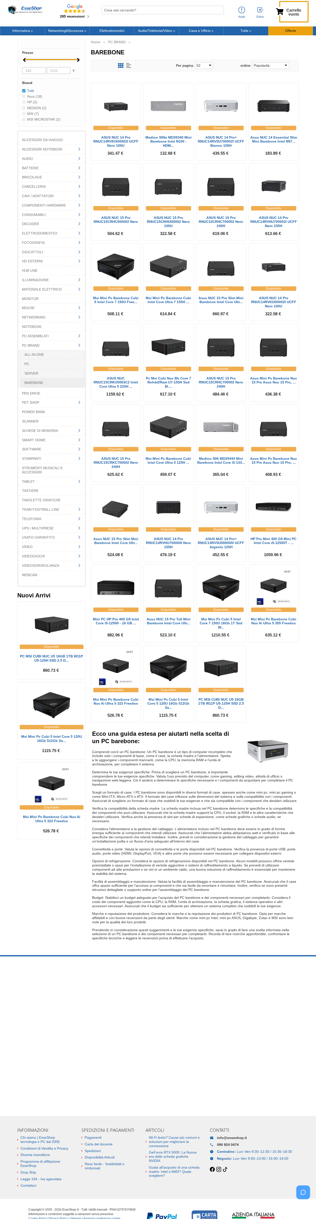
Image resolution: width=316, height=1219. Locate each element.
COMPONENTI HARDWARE (44, 205)
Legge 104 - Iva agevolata (40, 1179)
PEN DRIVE (31, 393)
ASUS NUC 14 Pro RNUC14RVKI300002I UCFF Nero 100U (115, 141)
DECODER (30, 224)
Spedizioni (93, 1151)
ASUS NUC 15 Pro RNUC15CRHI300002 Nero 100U (168, 222)
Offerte (290, 31)
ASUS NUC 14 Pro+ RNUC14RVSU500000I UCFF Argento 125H (221, 543)
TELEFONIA (31, 519)
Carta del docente (99, 1144)
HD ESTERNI (32, 261)
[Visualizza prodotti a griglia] (121, 65)
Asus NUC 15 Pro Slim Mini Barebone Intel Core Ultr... (220, 300)
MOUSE (28, 308)
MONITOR (30, 299)
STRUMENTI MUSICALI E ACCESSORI (42, 470)
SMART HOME (33, 440)
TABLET (28, 481)
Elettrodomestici (111, 31)
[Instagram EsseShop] (218, 1169)
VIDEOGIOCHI (33, 556)
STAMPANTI (31, 459)
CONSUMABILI (34, 215)
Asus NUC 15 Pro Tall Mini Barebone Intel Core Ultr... (168, 621)
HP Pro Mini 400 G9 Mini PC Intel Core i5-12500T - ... (273, 541)
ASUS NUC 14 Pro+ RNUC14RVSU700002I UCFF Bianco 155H (221, 141)
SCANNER (30, 421)
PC (26, 364)
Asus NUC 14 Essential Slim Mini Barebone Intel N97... (273, 139)
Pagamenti (93, 1137)
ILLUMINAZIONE (35, 280)
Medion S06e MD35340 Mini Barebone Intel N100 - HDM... (168, 141)
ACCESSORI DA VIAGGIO (42, 140)
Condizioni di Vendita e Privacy (44, 1148)
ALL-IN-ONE (34, 355)
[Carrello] (279, 11)
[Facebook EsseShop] (212, 1169)
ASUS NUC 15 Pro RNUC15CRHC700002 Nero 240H (221, 222)
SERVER (31, 373)
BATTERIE (30, 168)
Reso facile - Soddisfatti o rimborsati (104, 1166)
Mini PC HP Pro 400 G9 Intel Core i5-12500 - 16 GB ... (116, 621)
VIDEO (27, 547)
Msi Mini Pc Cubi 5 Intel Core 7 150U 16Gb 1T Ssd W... (221, 623)
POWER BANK (33, 412)
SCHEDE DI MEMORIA (40, 431)
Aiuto (241, 17)
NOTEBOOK (31, 327)
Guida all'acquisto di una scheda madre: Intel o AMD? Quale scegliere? (174, 1171)
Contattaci (28, 1185)
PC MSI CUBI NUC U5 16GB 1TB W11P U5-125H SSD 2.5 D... (221, 703)
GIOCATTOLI (32, 252)
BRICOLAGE (32, 177)
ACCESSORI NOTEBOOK (42, 149)
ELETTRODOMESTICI (39, 233)
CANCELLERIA (34, 187)
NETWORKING (34, 317)
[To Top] (305, 1207)
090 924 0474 (228, 1145)
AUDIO (27, 159)
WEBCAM (29, 575)
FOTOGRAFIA (33, 243)
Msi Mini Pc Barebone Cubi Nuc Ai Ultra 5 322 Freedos (115, 701)
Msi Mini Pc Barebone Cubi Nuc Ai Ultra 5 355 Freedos (273, 621)
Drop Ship (28, 1172)
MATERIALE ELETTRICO (42, 289)
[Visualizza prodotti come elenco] (129, 65)
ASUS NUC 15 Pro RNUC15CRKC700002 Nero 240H (116, 463)
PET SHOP (30, 402)
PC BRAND (31, 345)
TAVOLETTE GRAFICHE (41, 500)
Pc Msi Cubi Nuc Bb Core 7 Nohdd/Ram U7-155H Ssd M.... (168, 382)
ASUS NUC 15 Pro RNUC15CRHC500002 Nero (116, 220)
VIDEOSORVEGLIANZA (40, 565)
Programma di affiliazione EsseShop (40, 1163)
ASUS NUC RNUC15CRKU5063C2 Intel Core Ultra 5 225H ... (116, 382)
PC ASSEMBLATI (35, 336)
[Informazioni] (241, 10)
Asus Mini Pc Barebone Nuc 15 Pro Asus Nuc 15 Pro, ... (273, 380)
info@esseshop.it (232, 1138)
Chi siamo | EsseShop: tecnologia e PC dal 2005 (40, 1139)
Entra (260, 17)
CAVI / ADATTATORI (38, 196)
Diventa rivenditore (35, 1155)
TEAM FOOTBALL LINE (40, 509)
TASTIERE (30, 491)
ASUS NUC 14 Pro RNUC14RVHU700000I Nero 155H (168, 543)
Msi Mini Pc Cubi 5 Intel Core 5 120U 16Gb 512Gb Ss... (168, 703)
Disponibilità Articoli (100, 1157)
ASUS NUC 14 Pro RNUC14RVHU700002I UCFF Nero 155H (273, 222)
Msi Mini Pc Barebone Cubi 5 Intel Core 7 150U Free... (115, 300)
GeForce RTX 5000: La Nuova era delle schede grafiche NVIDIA (173, 1156)
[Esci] (260, 10)
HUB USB (29, 271)
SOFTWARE (31, 449)
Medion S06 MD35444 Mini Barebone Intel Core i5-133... (221, 461)
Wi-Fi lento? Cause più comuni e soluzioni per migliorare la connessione (174, 1141)
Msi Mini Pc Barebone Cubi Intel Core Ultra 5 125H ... (168, 461)
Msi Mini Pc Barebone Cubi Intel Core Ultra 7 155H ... (168, 300)
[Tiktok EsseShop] (225, 1169)
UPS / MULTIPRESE (38, 528)
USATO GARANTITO (38, 537)
